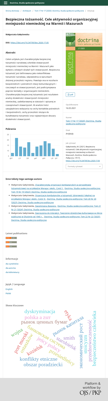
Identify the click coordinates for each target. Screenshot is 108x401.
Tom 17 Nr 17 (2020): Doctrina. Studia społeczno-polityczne (59, 10)
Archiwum (27, 10)
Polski (8, 293)
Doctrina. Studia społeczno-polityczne (27, 3)
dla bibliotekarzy (12, 272)
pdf (71, 94)
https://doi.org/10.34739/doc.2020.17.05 (30, 42)
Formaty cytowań (75, 166)
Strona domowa (12, 10)
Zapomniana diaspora (45, 206)
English (9, 289)
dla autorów (11, 268)
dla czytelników (12, 263)
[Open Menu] (5, 3)
